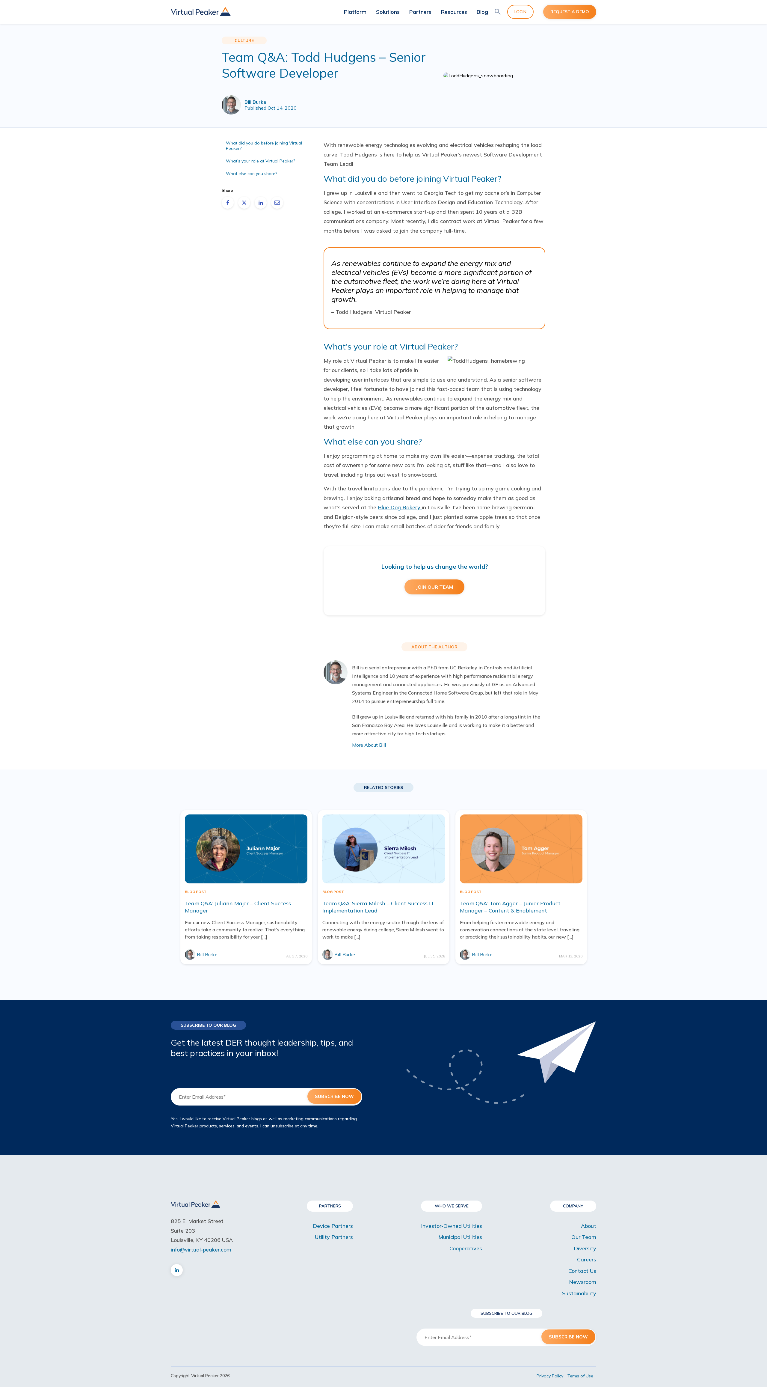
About (588, 1225)
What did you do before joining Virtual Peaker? (264, 145)
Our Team (583, 1237)
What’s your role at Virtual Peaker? (260, 161)
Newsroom (582, 1281)
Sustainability (579, 1293)
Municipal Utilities (460, 1237)
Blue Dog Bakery (400, 507)
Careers (586, 1259)
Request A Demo (569, 11)
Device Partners (333, 1225)
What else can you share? (251, 173)
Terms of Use (580, 1376)
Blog (482, 11)
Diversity (585, 1248)
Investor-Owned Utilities (451, 1225)
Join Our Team (434, 587)
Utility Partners (334, 1237)
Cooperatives (465, 1248)
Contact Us (582, 1270)
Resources (454, 11)
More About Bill (369, 745)
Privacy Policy (550, 1376)
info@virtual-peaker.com (201, 1249)
